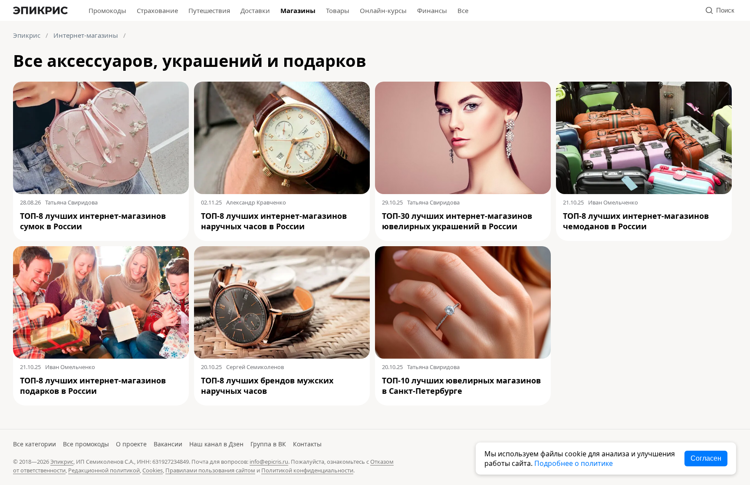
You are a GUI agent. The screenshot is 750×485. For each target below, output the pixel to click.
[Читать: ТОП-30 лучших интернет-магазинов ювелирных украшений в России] (463, 138)
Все (462, 10)
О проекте (131, 444)
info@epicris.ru (269, 461)
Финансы (432, 10)
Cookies (152, 470)
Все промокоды (86, 444)
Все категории (34, 444)
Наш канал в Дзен (216, 444)
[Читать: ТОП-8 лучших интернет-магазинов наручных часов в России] (282, 138)
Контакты (307, 444)
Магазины (298, 10)
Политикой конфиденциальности (307, 470)
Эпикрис (26, 35)
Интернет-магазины (85, 35)
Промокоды (107, 10)
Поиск (725, 10)
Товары (337, 10)
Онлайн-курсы (383, 10)
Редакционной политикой (104, 470)
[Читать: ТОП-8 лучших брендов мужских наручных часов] (282, 302)
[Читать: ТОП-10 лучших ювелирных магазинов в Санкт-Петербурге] (463, 302)
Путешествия (209, 10)
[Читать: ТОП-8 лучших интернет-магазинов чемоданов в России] (644, 138)
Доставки (255, 10)
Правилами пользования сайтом (210, 470)
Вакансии (168, 444)
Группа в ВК (268, 444)
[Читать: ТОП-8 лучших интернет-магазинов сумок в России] (101, 138)
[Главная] (40, 10)
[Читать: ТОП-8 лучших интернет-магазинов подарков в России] (101, 302)
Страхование (157, 10)
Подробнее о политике (573, 463)
